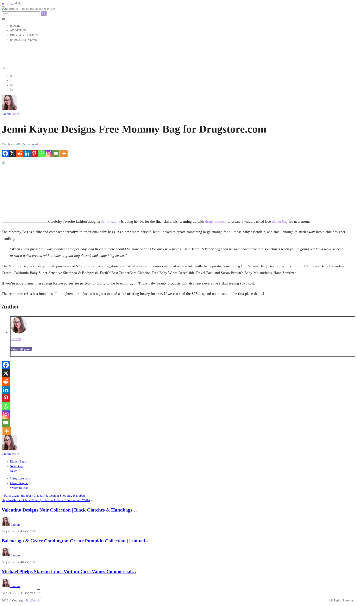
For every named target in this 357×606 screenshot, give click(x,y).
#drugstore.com (20, 478)
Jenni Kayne (110, 221)
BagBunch (33, 600)
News (13, 470)
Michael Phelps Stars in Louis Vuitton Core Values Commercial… (69, 571)
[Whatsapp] (41, 153)
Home (15, 25)
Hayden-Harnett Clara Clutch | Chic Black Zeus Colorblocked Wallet (46, 500)
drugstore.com (216, 221)
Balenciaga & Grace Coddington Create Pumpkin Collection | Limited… (76, 540)
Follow (9, 4)
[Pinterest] (34, 153)
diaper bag (280, 221)
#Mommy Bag (19, 487)
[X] (12, 153)
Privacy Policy (24, 35)
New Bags (16, 466)
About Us (18, 30)
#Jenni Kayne (19, 483)
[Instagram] (48, 153)
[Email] (56, 153)
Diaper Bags (18, 461)
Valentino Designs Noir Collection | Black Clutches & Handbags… (69, 510)
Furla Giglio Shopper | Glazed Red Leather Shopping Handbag (44, 495)
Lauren (11, 113)
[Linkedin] (27, 153)
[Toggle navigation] (3, 19)
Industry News (23, 39)
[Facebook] (5, 153)
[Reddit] (19, 153)
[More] (64, 153)
